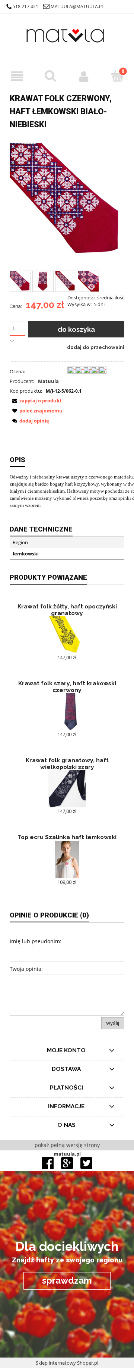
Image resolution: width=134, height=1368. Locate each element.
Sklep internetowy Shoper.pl (67, 1362)
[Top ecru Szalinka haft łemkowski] (67, 859)
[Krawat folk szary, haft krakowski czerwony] (67, 711)
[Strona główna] (67, 40)
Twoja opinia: (26, 968)
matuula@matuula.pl (77, 6)
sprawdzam (67, 1280)
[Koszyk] (117, 76)
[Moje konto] (83, 76)
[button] (17, 76)
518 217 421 (25, 6)
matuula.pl (67, 1153)
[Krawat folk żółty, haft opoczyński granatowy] (67, 635)
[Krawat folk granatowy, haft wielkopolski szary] (67, 788)
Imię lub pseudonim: (35, 941)
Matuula (48, 381)
